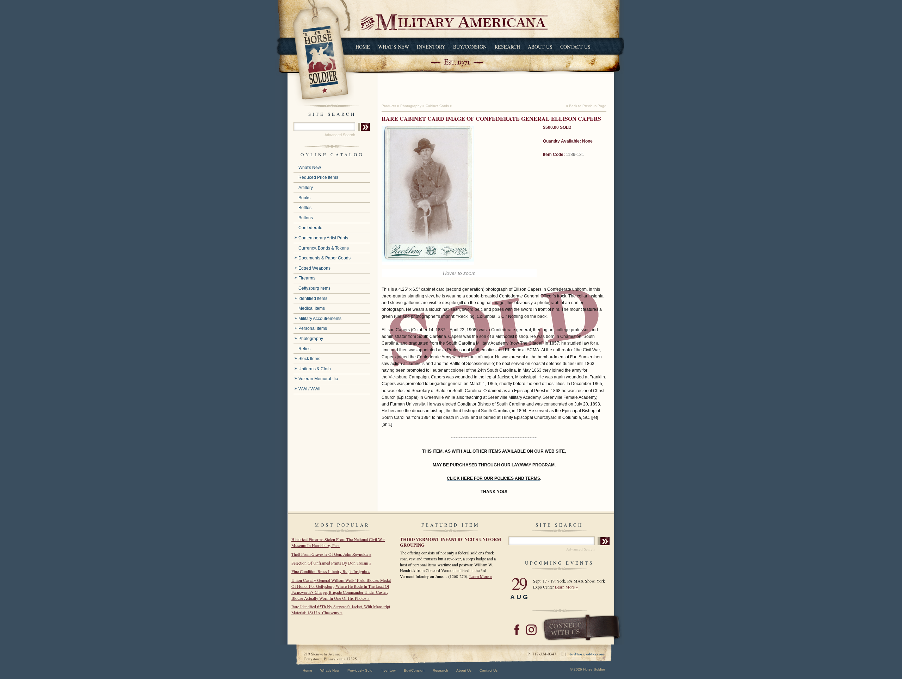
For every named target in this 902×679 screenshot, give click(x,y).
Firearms (306, 278)
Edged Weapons (314, 268)
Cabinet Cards (437, 106)
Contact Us (575, 46)
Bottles (304, 207)
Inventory (431, 46)
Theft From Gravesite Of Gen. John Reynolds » (331, 554)
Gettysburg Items (314, 288)
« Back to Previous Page (586, 106)
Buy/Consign (470, 46)
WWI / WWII (309, 388)
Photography (310, 338)
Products (389, 106)
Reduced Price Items (318, 177)
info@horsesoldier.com (585, 653)
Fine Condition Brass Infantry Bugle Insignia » (330, 571)
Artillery (305, 187)
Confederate (310, 227)
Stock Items (309, 358)
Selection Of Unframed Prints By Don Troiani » (331, 563)
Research (507, 46)
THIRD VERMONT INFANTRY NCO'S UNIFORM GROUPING (450, 542)
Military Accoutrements (319, 318)
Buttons (305, 217)
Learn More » (480, 576)
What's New (393, 46)
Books (304, 197)
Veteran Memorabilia (318, 378)
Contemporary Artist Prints (323, 237)
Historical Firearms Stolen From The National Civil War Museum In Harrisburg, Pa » (338, 542)
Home (363, 46)
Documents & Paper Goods (324, 258)
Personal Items (312, 328)
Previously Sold (359, 670)
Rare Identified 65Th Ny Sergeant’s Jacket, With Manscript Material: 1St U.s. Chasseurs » (340, 609)
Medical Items (311, 308)
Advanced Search (340, 135)
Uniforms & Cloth (314, 368)
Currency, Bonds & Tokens (323, 248)
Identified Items (312, 298)
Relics (304, 348)
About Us (540, 46)
